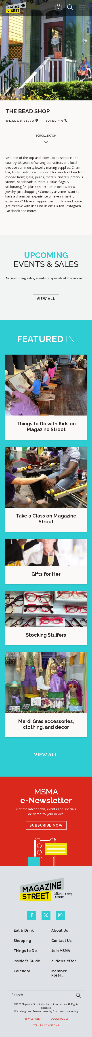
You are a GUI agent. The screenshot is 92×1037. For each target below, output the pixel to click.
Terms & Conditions (46, 1025)
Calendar (22, 971)
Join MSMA (60, 951)
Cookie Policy (59, 1018)
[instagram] (60, 915)
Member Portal (59, 973)
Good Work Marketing (65, 1011)
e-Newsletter (63, 961)
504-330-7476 (55, 120)
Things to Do (25, 951)
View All (46, 299)
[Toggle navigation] (83, 8)
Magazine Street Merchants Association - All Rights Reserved (50, 1006)
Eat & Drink (24, 931)
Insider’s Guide (27, 961)
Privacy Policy (33, 1018)
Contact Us (61, 941)
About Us (59, 931)
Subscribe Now (46, 825)
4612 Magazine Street (20, 120)
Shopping (22, 941)
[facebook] (31, 915)
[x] (46, 915)
